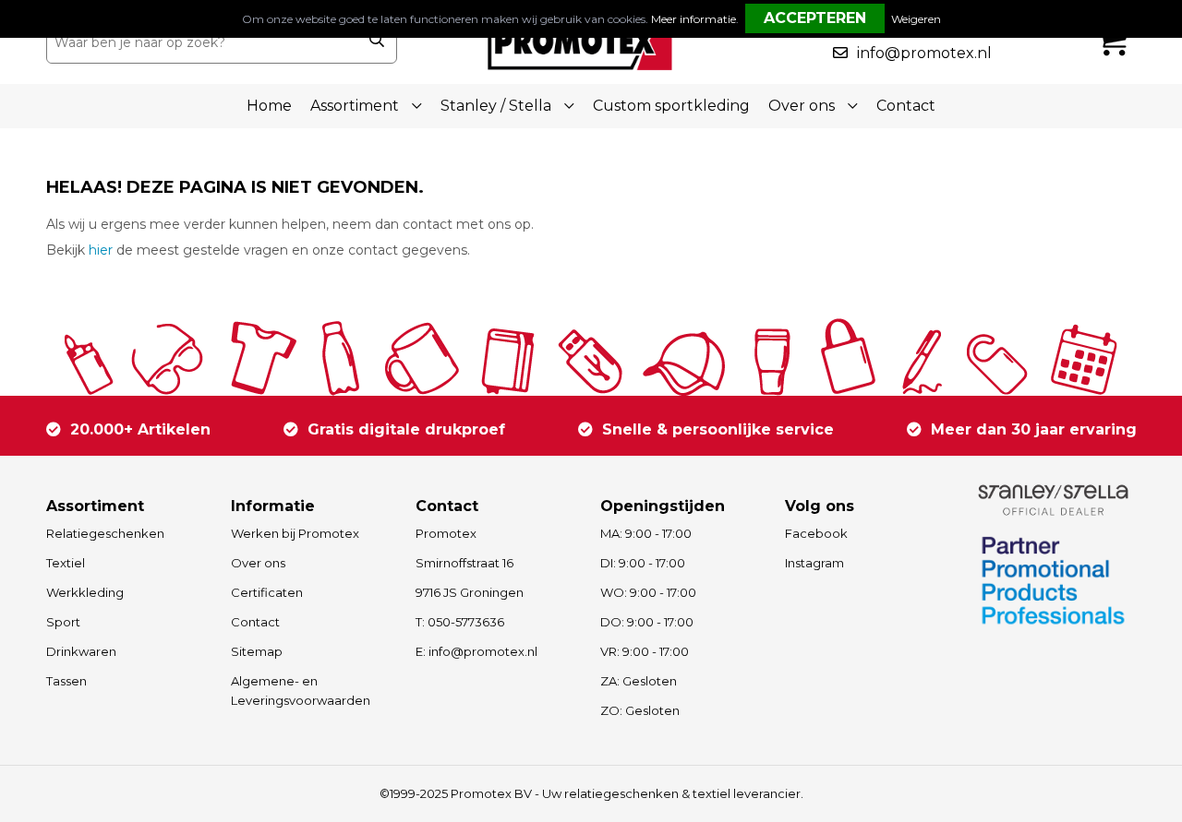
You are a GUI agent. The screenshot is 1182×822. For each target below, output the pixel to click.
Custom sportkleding (671, 105)
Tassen (66, 680)
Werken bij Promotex (295, 533)
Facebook (816, 533)
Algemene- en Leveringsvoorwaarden (300, 690)
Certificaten (267, 592)
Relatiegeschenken (105, 533)
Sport (63, 621)
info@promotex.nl (924, 53)
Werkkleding (85, 592)
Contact (905, 105)
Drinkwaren (81, 651)
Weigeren (916, 19)
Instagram (814, 562)
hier (101, 250)
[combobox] (201, 42)
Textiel (65, 562)
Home (269, 105)
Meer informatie (693, 19)
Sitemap (257, 651)
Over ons (258, 562)
